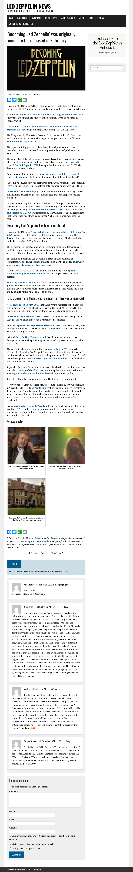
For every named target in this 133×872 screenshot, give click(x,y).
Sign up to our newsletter (21, 23)
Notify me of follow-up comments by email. (32, 843)
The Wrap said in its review (21, 282)
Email (11, 819)
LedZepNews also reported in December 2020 (36, 325)
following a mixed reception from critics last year (45, 263)
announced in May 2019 (26, 304)
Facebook (51, 538)
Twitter (38, 538)
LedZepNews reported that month (46, 358)
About (82, 17)
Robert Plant (51, 17)
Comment (14, 791)
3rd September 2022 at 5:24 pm (44, 689)
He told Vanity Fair (36, 387)
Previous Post (38, 553)
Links (91, 17)
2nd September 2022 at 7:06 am (49, 606)
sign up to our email (38, 541)
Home (11, 17)
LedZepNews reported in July (22, 191)
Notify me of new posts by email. (27, 848)
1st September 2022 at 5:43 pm (49, 584)
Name (12, 811)
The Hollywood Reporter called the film (41, 272)
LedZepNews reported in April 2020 (26, 316)
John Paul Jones (68, 17)
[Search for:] (106, 67)
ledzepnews (21, 94)
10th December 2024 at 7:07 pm (51, 741)
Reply (65, 584)
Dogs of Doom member (35, 126)
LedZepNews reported (34, 337)
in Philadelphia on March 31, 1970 (46, 209)
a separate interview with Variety (27, 405)
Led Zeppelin (22, 17)
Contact (101, 17)
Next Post (56, 553)
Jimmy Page (36, 17)
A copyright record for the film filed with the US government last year (45, 114)
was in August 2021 (58, 349)
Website (13, 827)
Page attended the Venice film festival (33, 373)
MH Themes (37, 869)
